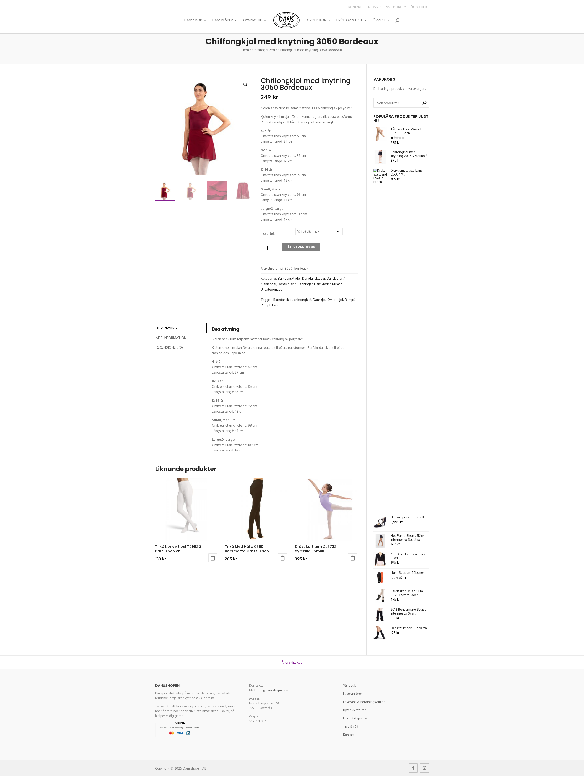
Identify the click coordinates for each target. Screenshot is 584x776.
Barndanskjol (282, 300)
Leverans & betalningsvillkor (364, 702)
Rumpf (337, 284)
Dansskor (193, 20)
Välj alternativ (212, 557)
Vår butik (349, 685)
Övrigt (379, 20)
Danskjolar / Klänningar (295, 284)
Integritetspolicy (355, 718)
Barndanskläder (289, 278)
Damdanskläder (313, 278)
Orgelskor (316, 20)
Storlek (269, 233)
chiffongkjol (302, 300)
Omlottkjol (335, 300)
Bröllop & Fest (349, 20)
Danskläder (222, 20)
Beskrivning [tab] (166, 328)
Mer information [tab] (171, 338)
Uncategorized (263, 50)
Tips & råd (350, 726)
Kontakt (355, 7)
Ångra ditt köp (292, 662)
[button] (245, 84)
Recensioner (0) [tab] (169, 347)
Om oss (372, 7)
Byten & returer (354, 710)
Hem (245, 50)
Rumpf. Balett (271, 305)
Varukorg (394, 7)
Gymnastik (252, 20)
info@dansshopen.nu (272, 690)
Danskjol (319, 300)
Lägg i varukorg (301, 247)
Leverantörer (352, 694)
